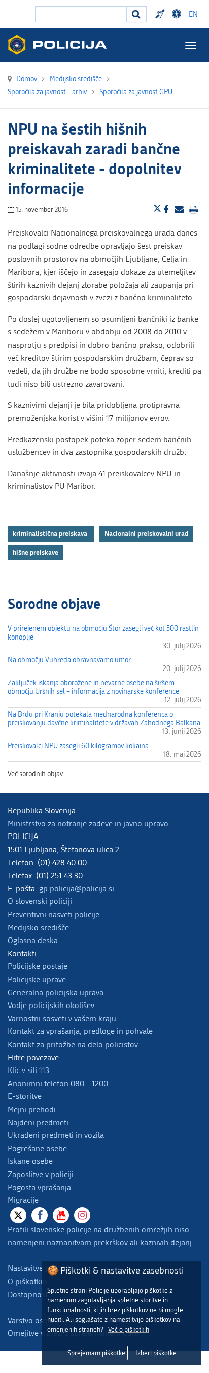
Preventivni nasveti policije (53, 914)
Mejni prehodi (32, 1109)
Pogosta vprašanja (39, 1187)
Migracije (23, 1200)
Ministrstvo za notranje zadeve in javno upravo (88, 823)
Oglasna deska (33, 940)
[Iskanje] (136, 14)
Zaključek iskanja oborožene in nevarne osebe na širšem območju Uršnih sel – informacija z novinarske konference (93, 687)
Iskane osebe (30, 1161)
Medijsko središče (38, 927)
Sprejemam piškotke (96, 1353)
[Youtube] (61, 1215)
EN (193, 14)
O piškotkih (27, 1281)
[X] (18, 1215)
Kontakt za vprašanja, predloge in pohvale (80, 1031)
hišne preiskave (35, 552)
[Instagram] (82, 1215)
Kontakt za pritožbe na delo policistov (73, 1044)
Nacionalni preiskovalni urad (146, 534)
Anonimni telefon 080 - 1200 (58, 1083)
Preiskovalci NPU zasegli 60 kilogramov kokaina (78, 746)
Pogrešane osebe (37, 1148)
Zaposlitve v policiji (41, 1174)
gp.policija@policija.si (76, 888)
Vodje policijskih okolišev (51, 1005)
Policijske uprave (37, 979)
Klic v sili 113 (28, 1070)
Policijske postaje (37, 966)
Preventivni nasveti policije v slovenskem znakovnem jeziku (161, 14)
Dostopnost (178, 14)
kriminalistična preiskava (51, 534)
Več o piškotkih (128, 1329)
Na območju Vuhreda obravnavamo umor (69, 660)
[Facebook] (39, 1215)
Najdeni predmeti (38, 1122)
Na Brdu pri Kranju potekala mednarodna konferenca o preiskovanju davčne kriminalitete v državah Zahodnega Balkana (104, 718)
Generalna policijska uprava (55, 992)
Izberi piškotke (156, 1353)
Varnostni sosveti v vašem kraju (62, 1018)
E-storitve (25, 1096)
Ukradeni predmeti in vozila (56, 1135)
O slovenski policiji (40, 901)
